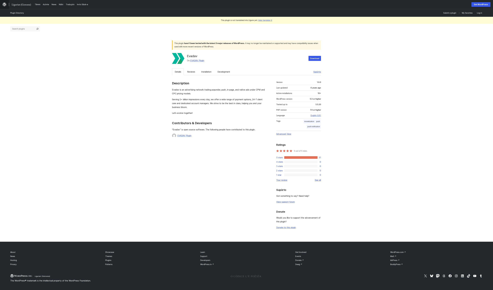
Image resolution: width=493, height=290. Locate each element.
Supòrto (317, 71)
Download (314, 58)
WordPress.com (398, 252)
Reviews (191, 71)
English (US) (316, 115)
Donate (299, 260)
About (12, 252)
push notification (313, 127)
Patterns (108, 264)
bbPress (395, 260)
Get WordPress (481, 4)
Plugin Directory (17, 13)
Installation (206, 71)
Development (223, 71)
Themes (108, 256)
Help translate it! (265, 20)
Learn (202, 252)
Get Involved (300, 252)
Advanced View (283, 134)
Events (298, 256)
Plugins (108, 260)
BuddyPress (396, 264)
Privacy (13, 264)
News (12, 256)
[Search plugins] (37, 28)
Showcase (109, 252)
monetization (309, 121)
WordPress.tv (207, 264)
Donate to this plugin (286, 227)
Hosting (13, 260)
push (318, 121)
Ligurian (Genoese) (42, 276)
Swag (298, 264)
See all (318, 180)
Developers (205, 260)
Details (178, 71)
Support (203, 256)
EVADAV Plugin (197, 60)
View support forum (285, 202)
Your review (281, 180)
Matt (393, 256)
